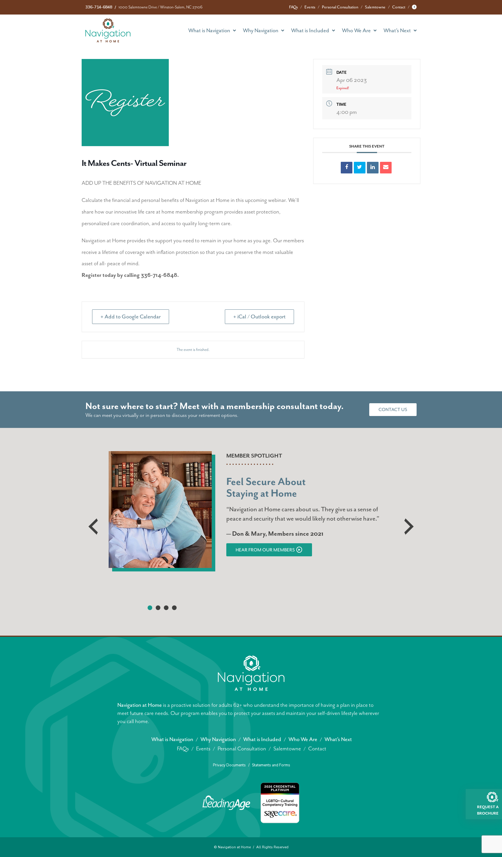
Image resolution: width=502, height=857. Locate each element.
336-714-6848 (98, 7)
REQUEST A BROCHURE (488, 809)
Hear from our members (265, 550)
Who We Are (356, 30)
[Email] (386, 167)
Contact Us (393, 410)
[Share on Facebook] (346, 167)
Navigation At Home (107, 30)
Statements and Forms (271, 765)
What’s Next (397, 30)
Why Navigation (260, 30)
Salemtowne (375, 7)
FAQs (293, 7)
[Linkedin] (373, 167)
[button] (150, 607)
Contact (398, 7)
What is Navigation (209, 30)
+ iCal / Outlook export (259, 316)
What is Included (310, 30)
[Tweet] (359, 167)
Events (309, 7)
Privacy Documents (229, 765)
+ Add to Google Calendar (131, 316)
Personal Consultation (340, 7)
